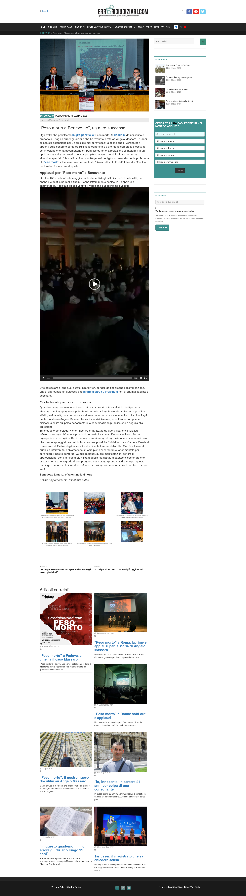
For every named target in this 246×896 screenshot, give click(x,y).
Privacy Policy (58, 887)
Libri (156, 27)
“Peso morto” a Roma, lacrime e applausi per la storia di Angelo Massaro (120, 646)
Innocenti (80, 27)
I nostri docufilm (123, 27)
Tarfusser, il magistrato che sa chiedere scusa (118, 858)
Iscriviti (162, 227)
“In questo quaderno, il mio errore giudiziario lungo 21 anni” (62, 850)
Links (197, 887)
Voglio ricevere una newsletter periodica (174, 211)
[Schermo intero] (145, 378)
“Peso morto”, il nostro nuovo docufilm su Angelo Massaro (64, 779)
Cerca (180, 170)
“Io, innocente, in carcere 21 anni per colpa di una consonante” (117, 785)
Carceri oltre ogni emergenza (179, 77)
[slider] (92, 378)
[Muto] (141, 378)
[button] (94, 284)
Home (42, 27)
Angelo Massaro (49, 120)
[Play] (43, 378)
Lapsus (140, 27)
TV (162, 27)
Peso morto (64, 120)
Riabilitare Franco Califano (178, 65)
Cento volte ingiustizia (99, 27)
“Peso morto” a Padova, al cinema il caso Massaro (61, 657)
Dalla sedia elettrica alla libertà (179, 101)
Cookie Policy (74, 887)
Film (168, 27)
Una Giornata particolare (177, 89)
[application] (94, 284)
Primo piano (66, 27)
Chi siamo (53, 27)
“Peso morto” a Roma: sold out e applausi (119, 715)
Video (149, 27)
